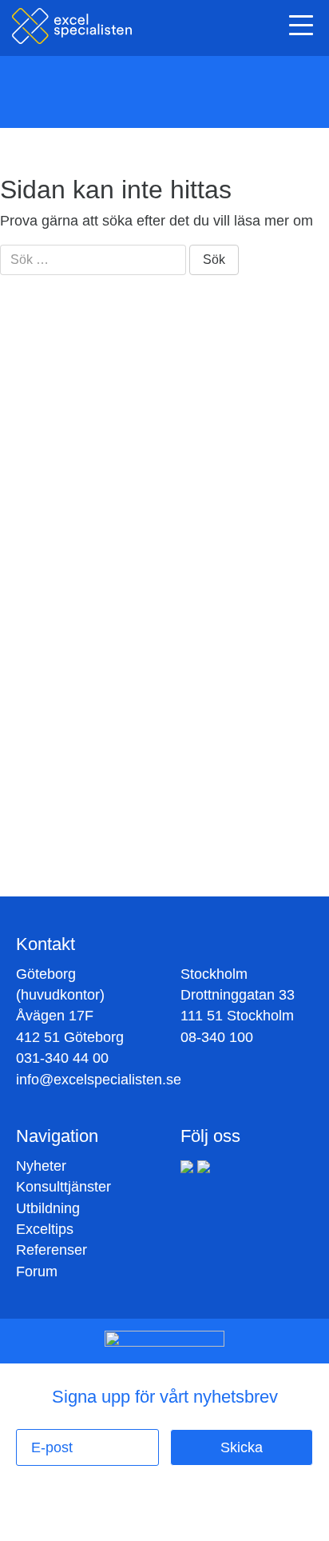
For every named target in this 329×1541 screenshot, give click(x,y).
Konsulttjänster (63, 1187)
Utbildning (48, 1208)
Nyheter (41, 1166)
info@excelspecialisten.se (98, 1080)
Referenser (51, 1250)
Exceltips (44, 1229)
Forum (36, 1272)
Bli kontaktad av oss (158, 854)
